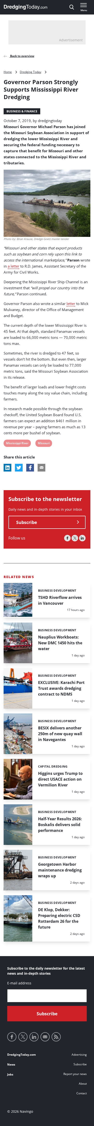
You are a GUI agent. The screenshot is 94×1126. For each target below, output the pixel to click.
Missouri (44, 444)
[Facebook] (67, 538)
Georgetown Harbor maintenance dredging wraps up (60, 870)
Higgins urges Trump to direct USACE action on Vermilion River (60, 779)
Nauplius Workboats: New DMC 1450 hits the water (60, 642)
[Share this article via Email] (41, 468)
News (11, 1064)
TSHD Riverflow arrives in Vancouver (60, 600)
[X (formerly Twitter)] (75, 538)
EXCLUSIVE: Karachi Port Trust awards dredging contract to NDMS (61, 688)
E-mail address (19, 983)
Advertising (79, 1055)
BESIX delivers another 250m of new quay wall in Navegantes (60, 733)
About (83, 1084)
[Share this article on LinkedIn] (7, 468)
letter (71, 303)
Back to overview (21, 56)
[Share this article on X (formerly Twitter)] (19, 468)
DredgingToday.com (21, 1055)
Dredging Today (30, 72)
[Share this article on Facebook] (30, 468)
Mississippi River (17, 444)
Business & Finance (22, 111)
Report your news (75, 1074)
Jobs (10, 1074)
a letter (13, 266)
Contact (81, 1093)
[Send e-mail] (45, 1036)
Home (8, 72)
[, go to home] (25, 7)
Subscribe (26, 522)
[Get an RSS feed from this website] (56, 1036)
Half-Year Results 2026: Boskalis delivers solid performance (60, 824)
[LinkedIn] (82, 538)
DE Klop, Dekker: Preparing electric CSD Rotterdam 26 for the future (59, 918)
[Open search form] (71, 7)
